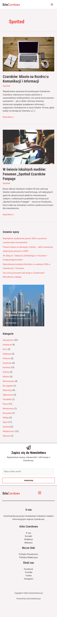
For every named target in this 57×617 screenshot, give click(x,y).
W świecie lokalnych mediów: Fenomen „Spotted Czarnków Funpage (24, 174)
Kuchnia (6, 367)
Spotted (6, 86)
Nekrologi (7, 390)
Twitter (28, 575)
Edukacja (7, 354)
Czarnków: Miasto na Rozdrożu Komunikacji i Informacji (26, 79)
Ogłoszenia (8, 395)
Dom (5, 349)
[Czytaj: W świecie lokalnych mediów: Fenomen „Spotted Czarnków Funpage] (28, 147)
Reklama (28, 542)
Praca (5, 404)
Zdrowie (6, 436)
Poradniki (7, 399)
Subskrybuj (28, 480)
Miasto (6, 376)
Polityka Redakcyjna (28, 557)
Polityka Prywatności (28, 554)
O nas (28, 533)
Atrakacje (7, 344)
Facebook (28, 569)
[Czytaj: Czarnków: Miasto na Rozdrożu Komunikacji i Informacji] (28, 54)
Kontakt (28, 536)
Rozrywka (7, 413)
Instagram (28, 579)
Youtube (28, 572)
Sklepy (6, 417)
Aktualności (8, 340)
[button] (39, 493)
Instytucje (7, 363)
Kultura (6, 372)
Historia (6, 358)
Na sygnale (8, 386)
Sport (5, 422)
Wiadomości (8, 431)
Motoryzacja (8, 381)
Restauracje (8, 408)
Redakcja (28, 539)
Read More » (8, 117)
